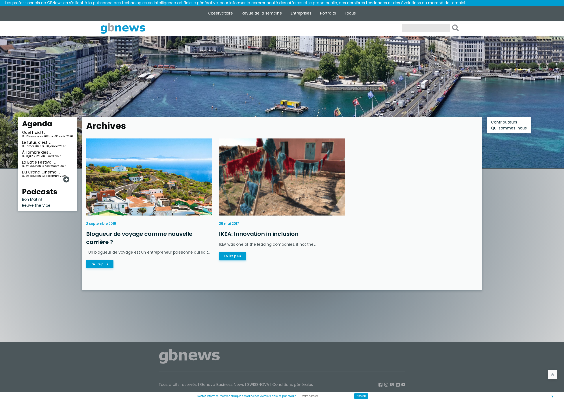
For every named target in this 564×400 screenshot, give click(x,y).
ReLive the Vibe (36, 205)
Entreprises (301, 13)
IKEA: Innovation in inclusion (259, 234)
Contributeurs (504, 122)
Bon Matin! (32, 199)
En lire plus (99, 264)
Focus (350, 13)
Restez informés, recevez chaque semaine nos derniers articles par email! (246, 396)
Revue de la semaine (262, 13)
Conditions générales (292, 384)
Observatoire (220, 13)
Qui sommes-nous (509, 128)
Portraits (328, 13)
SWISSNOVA (258, 384)
